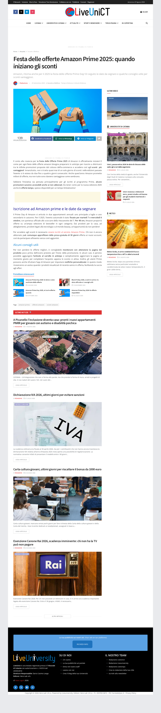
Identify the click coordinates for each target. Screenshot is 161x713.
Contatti (83, 2)
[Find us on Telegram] (27, 12)
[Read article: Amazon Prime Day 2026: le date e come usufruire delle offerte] (18, 282)
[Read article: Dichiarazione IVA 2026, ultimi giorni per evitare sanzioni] (57, 424)
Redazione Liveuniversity (118, 663)
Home (28, 23)
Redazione (24, 83)
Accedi (145, 12)
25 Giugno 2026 (30, 473)
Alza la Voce (33, 2)
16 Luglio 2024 (78, 295)
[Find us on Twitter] (21, 12)
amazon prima (24, 305)
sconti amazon (52, 305)
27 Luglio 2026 (30, 398)
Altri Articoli (57, 616)
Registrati (91, 2)
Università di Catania (55, 23)
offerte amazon (38, 305)
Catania (38, 23)
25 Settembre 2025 (38, 83)
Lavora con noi (68, 670)
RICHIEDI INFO (82, 644)
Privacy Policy (131, 693)
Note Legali (19, 680)
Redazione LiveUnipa (117, 666)
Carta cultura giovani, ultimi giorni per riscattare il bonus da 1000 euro (57, 469)
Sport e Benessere (92, 23)
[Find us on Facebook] (15, 12)
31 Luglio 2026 (123, 170)
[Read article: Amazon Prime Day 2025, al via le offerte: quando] (18, 293)
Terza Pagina (110, 23)
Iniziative (25, 2)
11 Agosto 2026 (30, 326)
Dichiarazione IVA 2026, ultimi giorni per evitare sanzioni (48, 395)
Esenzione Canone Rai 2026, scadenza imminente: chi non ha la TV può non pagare (55, 542)
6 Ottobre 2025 (32, 295)
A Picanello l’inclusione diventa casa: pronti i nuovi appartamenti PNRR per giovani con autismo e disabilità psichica (54, 321)
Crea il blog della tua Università (75, 673)
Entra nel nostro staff (71, 666)
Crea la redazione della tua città (121, 670)
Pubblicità (75, 2)
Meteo (111, 222)
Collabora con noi (65, 2)
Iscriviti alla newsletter (118, 673)
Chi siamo (67, 660)
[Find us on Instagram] (32, 12)
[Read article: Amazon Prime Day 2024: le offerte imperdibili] (64, 293)
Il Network (16, 2)
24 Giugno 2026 (30, 548)
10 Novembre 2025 (79, 285)
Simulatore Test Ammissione (48, 2)
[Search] (147, 23)
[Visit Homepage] (87, 12)
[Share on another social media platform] (99, 138)
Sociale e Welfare (33, 52)
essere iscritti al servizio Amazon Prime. (66, 232)
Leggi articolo (22, 385)
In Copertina (127, 23)
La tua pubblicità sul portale (74, 663)
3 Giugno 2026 (32, 285)
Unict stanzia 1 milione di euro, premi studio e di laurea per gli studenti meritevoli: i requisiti (135, 195)
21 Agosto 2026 (123, 257)
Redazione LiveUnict (117, 660)
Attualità (74, 23)
